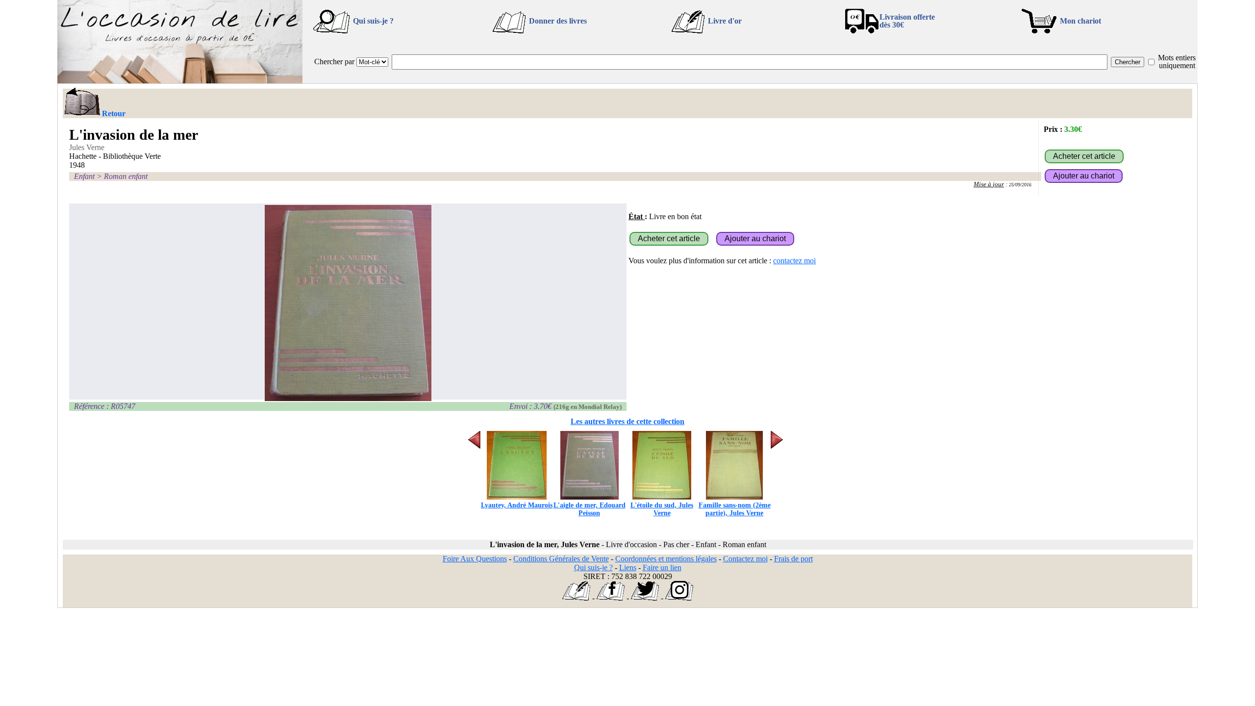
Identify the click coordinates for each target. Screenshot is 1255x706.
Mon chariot (1080, 21)
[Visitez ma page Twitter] (645, 598)
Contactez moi (745, 559)
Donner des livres (558, 21)
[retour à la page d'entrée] (179, 80)
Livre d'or (725, 21)
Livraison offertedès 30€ (907, 21)
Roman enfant (126, 176)
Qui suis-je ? (373, 21)
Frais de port (793, 559)
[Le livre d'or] (576, 598)
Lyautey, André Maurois (516, 505)
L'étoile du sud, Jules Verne (661, 509)
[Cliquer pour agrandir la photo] (348, 303)
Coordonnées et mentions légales (666, 559)
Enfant (84, 176)
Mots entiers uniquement (1177, 61)
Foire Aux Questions (475, 559)
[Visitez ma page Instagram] (679, 598)
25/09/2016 (1020, 184)
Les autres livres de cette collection (627, 421)
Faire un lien (662, 567)
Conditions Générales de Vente (561, 559)
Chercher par (334, 61)
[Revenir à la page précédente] (81, 102)
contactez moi (794, 260)
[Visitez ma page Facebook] (611, 598)
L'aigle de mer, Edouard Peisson (589, 509)
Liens (627, 567)
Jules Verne (86, 147)
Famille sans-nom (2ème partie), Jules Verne (735, 509)
